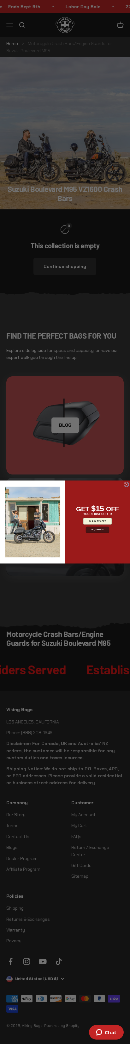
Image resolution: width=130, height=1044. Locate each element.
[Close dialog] (126, 484)
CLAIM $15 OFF (97, 521)
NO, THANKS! (97, 530)
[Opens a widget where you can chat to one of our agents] (106, 1033)
